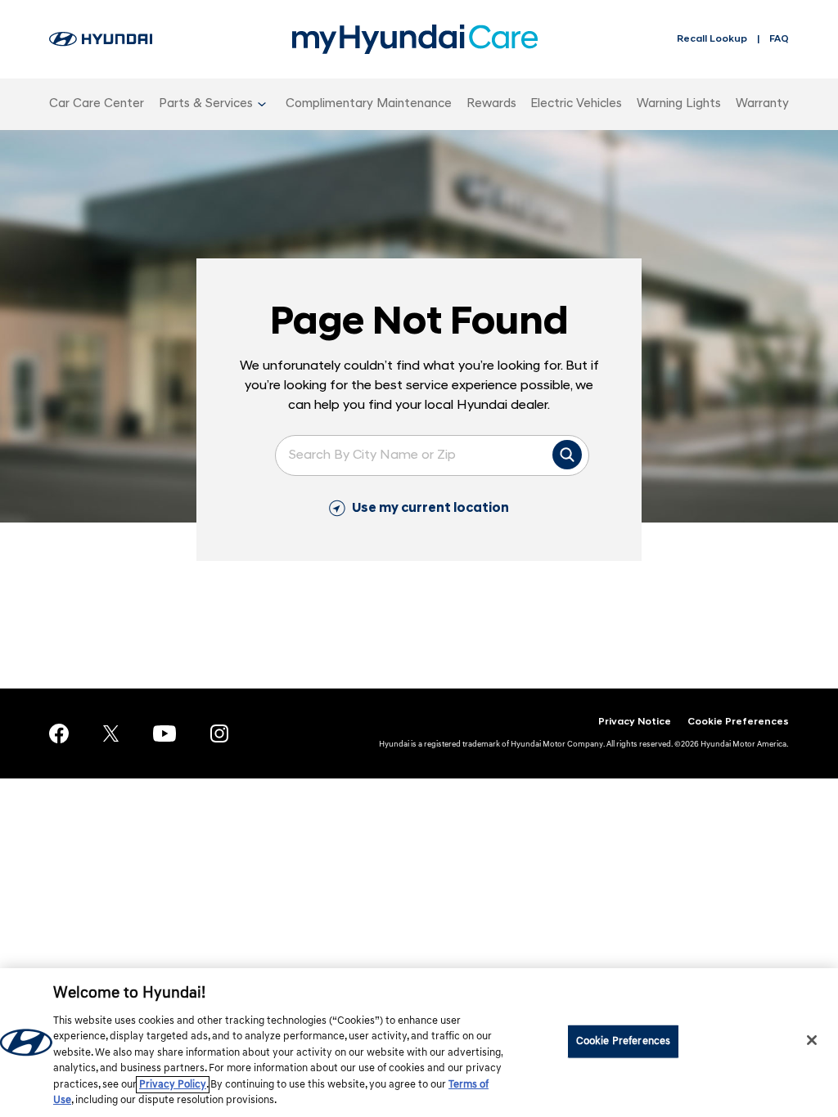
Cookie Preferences (738, 722)
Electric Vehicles (576, 104)
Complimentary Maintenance (369, 104)
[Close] (812, 1040)
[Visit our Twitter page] (111, 733)
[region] (419, 1042)
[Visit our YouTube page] (164, 733)
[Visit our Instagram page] (219, 733)
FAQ (779, 39)
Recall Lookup (712, 39)
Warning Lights (679, 104)
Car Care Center (96, 104)
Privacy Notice (634, 722)
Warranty (762, 104)
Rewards (491, 104)
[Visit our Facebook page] (59, 733)
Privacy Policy (172, 1084)
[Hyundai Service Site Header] (100, 39)
